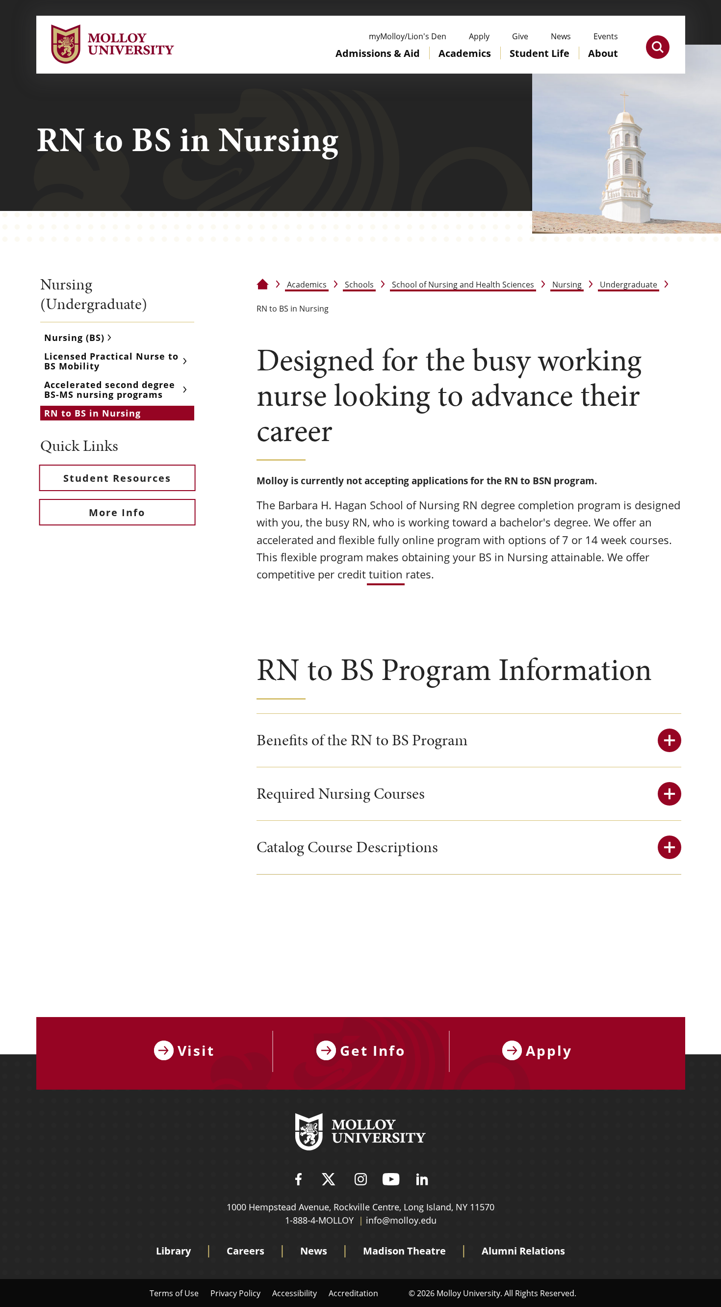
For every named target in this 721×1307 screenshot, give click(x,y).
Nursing (567, 284)
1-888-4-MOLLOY (319, 1220)
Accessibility (294, 1293)
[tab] (469, 740)
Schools (359, 284)
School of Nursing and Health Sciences (463, 284)
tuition (386, 574)
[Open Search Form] (658, 47)
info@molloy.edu (401, 1220)
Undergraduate (628, 284)
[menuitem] (377, 63)
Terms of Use (174, 1293)
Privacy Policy (235, 1293)
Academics (307, 284)
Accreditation (353, 1293)
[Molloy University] (360, 1133)
